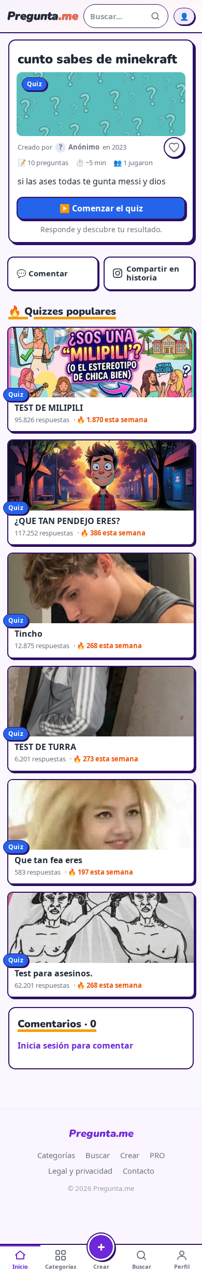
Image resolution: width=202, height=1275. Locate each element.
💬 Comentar (42, 273)
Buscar (97, 1155)
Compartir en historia (152, 273)
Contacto (138, 1170)
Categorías (56, 1155)
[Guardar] (174, 147)
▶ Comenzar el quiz (101, 208)
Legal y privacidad (80, 1170)
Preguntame (101, 1133)
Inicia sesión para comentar (75, 1045)
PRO (157, 1155)
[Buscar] (155, 16)
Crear (129, 1155)
